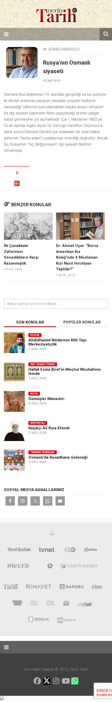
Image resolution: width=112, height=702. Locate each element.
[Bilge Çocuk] (34, 604)
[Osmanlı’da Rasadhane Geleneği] (14, 460)
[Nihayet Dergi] (38, 587)
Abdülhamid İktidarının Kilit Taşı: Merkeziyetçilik (57, 342)
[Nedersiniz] (66, 619)
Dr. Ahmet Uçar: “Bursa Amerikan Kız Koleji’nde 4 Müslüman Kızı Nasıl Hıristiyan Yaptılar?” (77, 257)
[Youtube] (65, 681)
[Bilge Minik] (51, 604)
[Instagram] (56, 681)
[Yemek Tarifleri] (91, 550)
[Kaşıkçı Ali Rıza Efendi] (14, 430)
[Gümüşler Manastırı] (14, 401)
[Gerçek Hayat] (17, 604)
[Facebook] (37, 681)
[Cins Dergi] (97, 587)
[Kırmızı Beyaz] (66, 604)
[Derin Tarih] (10, 587)
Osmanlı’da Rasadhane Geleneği (58, 457)
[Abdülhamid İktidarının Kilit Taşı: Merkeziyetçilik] (14, 342)
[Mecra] (18, 567)
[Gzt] (70, 550)
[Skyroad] (84, 604)
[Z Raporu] (71, 587)
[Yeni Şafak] (19, 550)
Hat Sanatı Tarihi (42, 364)
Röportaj (37, 423)
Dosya (34, 335)
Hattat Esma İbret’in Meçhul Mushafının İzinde (64, 371)
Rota (34, 393)
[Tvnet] (47, 550)
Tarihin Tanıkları (42, 452)
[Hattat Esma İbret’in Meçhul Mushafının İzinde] (14, 372)
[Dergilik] (39, 619)
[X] (46, 681)
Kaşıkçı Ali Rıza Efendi (49, 428)
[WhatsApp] (74, 681)
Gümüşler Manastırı (46, 398)
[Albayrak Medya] (52, 534)
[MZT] (45, 567)
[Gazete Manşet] (79, 567)
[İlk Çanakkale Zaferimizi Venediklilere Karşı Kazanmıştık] (28, 226)
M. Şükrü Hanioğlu (61, 49)
